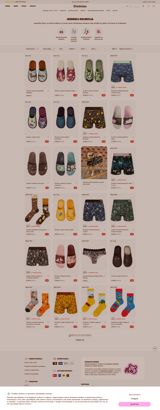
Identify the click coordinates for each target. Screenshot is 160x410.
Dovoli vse (135, 404)
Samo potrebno (134, 394)
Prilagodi (134, 399)
